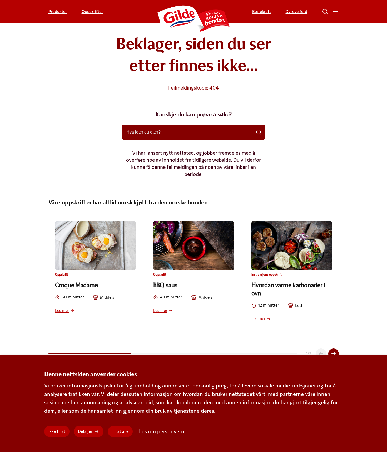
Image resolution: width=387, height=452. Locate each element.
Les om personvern (161, 431)
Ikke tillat (56, 431)
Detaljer (85, 431)
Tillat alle (120, 431)
